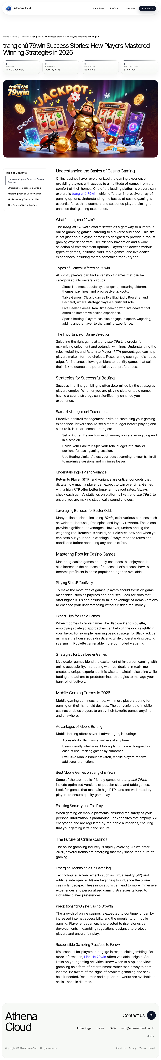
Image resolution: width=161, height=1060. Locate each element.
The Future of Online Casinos (22, 205)
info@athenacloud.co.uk (137, 1028)
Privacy (132, 1048)
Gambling (24, 37)
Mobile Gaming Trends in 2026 (23, 199)
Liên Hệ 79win (95, 957)
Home (6, 37)
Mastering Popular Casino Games (24, 193)
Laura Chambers (15, 69)
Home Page (84, 1028)
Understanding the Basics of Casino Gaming (26, 180)
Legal (152, 1048)
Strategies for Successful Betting (24, 188)
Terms (142, 1048)
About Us (120, 1048)
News (14, 37)
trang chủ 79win (84, 194)
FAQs (112, 1028)
